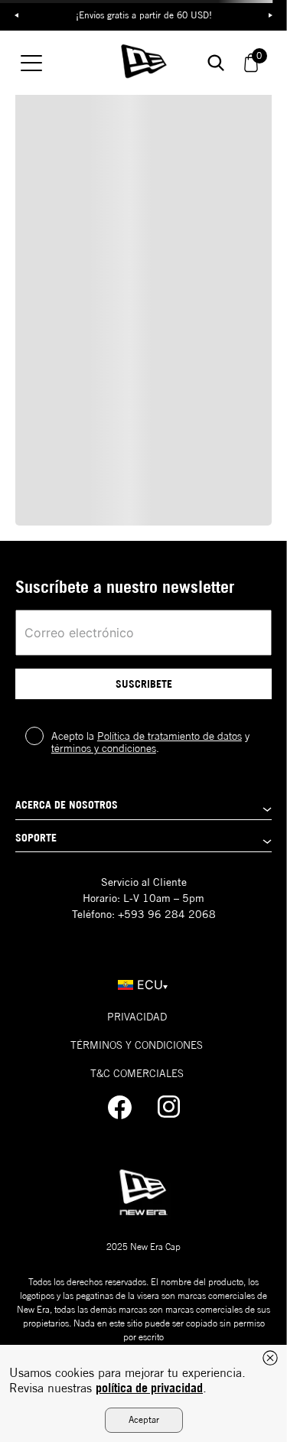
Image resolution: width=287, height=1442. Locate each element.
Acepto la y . (150, 742)
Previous (16, 15)
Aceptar (144, 1419)
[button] (143, 809)
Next (271, 15)
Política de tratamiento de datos (169, 736)
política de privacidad (149, 1387)
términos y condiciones (103, 748)
